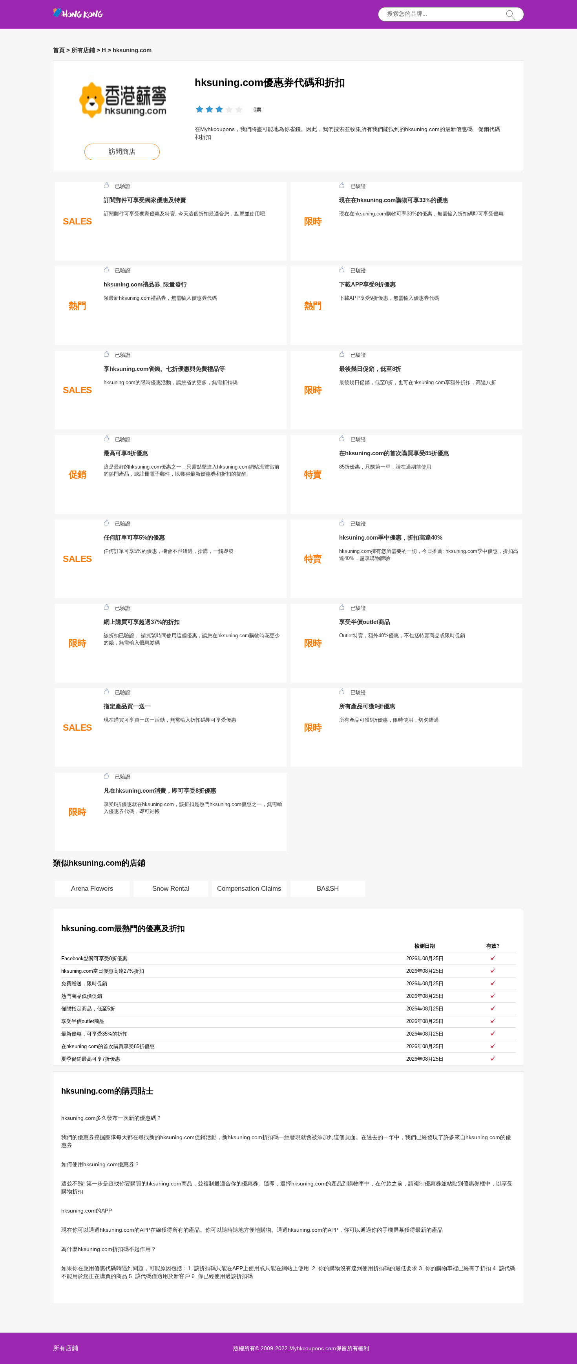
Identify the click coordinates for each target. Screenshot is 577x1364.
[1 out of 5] (200, 110)
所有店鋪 (83, 50)
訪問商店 (122, 151)
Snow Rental (170, 888)
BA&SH (328, 888)
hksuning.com (132, 50)
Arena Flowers (92, 888)
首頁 (59, 50)
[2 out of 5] (204, 110)
